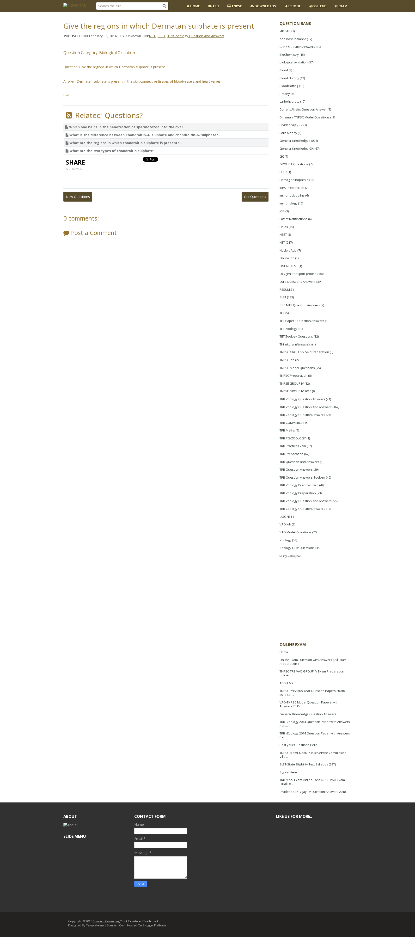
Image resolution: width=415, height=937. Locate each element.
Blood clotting (289, 78)
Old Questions (255, 196)
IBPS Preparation (292, 187)
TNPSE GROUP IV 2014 (295, 391)
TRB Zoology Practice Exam (299, 485)
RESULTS (286, 289)
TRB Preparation (291, 454)
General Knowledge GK (297, 148)
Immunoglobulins (292, 195)
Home (194, 6)
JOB (282, 211)
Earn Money (288, 133)
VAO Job (285, 524)
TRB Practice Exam (293, 446)
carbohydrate (289, 101)
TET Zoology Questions (296, 336)
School (294, 6)
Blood (284, 70)
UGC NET (286, 516)
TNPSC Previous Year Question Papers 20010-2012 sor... (313, 693)
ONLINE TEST (289, 266)
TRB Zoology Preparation (298, 493)
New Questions (78, 196)
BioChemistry (289, 54)
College (319, 6)
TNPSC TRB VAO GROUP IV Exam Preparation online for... (312, 673)
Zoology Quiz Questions (297, 548)
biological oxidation (294, 62)
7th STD (285, 31)
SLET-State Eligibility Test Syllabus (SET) (308, 764)
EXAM (342, 6)
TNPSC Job (287, 360)
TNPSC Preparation (293, 375)
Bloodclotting (289, 86)
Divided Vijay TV (291, 125)
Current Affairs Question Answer (303, 109)
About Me (286, 683)
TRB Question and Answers (299, 462)
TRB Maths (287, 430)
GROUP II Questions (294, 164)
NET (282, 242)
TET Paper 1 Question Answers (302, 321)
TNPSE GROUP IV (292, 383)
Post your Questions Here (298, 745)
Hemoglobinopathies (295, 180)
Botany (285, 94)
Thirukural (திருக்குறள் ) (295, 344)
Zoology (285, 540)
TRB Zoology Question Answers (302, 399)
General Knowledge (294, 140)
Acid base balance (293, 39)
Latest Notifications (293, 219)
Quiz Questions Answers (298, 281)
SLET (283, 297)
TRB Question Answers (296, 469)
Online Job (287, 258)
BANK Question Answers (297, 46)
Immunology (288, 203)
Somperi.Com (116, 925)
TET (282, 313)
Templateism (95, 925)
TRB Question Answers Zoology (302, 477)
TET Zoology (288, 329)
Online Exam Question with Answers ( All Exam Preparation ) (313, 662)
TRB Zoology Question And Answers (306, 407)
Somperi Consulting (106, 921)
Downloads (265, 6)
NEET (283, 234)
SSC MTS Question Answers (300, 305)
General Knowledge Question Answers (308, 714)
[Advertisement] (316, 601)
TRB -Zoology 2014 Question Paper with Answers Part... (315, 724)
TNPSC (236, 6)
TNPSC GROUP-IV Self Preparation (304, 352)
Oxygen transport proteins (299, 273)
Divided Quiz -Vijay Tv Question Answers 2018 (313, 791)
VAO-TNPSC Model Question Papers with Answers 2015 (309, 704)
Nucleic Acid (288, 250)
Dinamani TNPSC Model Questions (305, 117)
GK (282, 156)
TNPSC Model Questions (297, 368)
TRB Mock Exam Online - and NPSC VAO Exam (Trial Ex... (312, 782)
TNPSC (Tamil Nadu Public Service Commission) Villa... (313, 755)
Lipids (284, 227)
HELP (283, 172)
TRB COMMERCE (291, 422)
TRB (215, 6)
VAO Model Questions (295, 532)
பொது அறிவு (288, 556)
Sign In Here (288, 772)
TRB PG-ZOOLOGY (293, 438)
